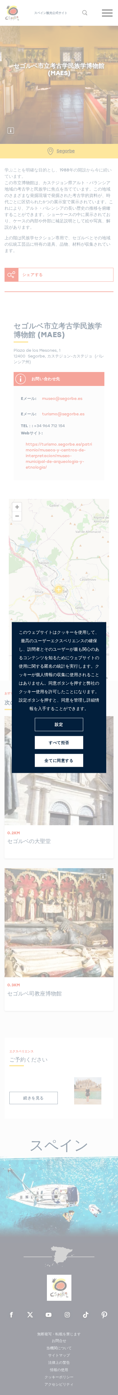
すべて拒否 (59, 742)
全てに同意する (58, 760)
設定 (59, 724)
